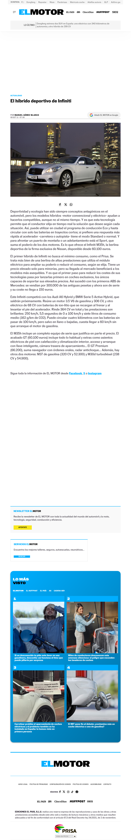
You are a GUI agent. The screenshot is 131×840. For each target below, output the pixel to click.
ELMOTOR (18, 591)
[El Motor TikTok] (72, 792)
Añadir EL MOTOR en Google (106, 115)
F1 (22, 2)
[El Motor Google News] (76, 792)
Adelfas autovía (95, 2)
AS (50, 591)
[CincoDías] (88, 12)
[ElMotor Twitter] (64, 792)
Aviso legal (23, 784)
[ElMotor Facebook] (60, 792)
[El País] (70, 12)
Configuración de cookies (60, 784)
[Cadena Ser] (115, 12)
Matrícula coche (77, 2)
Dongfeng (31, 2)
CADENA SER (59, 591)
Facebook (75, 373)
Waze (52, 2)
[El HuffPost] (103, 12)
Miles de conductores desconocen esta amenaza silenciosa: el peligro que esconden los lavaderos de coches (91, 658)
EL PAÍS (43, 591)
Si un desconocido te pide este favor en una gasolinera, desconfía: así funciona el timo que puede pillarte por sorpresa (39, 658)
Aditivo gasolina (118, 2)
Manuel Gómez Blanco (27, 115)
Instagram (94, 373)
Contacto (107, 784)
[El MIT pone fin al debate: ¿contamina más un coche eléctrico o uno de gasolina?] (92, 721)
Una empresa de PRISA (65, 828)
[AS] (78, 12)
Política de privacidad (39, 784)
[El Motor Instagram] (68, 792)
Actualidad (16, 95)
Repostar (42, 2)
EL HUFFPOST (32, 591)
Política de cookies (81, 784)
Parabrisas (63, 2)
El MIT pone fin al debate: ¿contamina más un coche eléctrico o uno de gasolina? (91, 725)
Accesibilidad (95, 784)
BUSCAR (22, 556)
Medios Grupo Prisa (65, 836)
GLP (106, 2)
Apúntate (22, 527)
